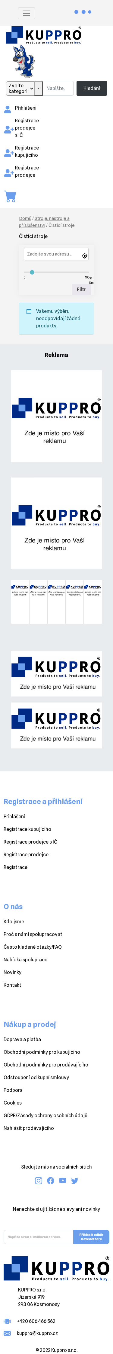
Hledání (91, 88)
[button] (17, 608)
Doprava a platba (22, 1039)
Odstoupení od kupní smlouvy (36, 1077)
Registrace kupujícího (27, 829)
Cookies (13, 1103)
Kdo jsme (14, 922)
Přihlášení (25, 108)
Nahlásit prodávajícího (29, 1128)
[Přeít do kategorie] (38, 88)
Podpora (13, 1090)
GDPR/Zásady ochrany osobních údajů (45, 1115)
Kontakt (12, 985)
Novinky (12, 972)
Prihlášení (14, 816)
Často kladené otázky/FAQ (33, 947)
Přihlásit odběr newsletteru (91, 1237)
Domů (25, 218)
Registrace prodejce (26, 854)
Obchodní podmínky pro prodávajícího (46, 1065)
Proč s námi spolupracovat (33, 934)
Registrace (15, 867)
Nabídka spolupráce (25, 960)
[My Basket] (13, 196)
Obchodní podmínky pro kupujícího (42, 1052)
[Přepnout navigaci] (26, 13)
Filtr (81, 289)
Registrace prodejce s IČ (27, 128)
